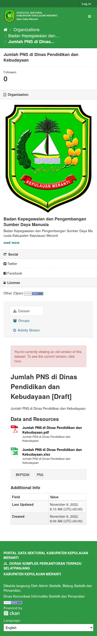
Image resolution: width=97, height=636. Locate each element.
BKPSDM (22, 474)
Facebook (14, 273)
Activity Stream (28, 330)
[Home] (6, 29)
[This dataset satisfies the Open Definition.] (33, 293)
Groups (23, 320)
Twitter (11, 263)
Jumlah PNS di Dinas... (31, 41)
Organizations (26, 29)
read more (12, 242)
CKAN (12, 613)
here (17, 361)
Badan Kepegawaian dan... (33, 35)
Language (12, 620)
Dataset (23, 311)
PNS (40, 474)
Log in (86, 3)
